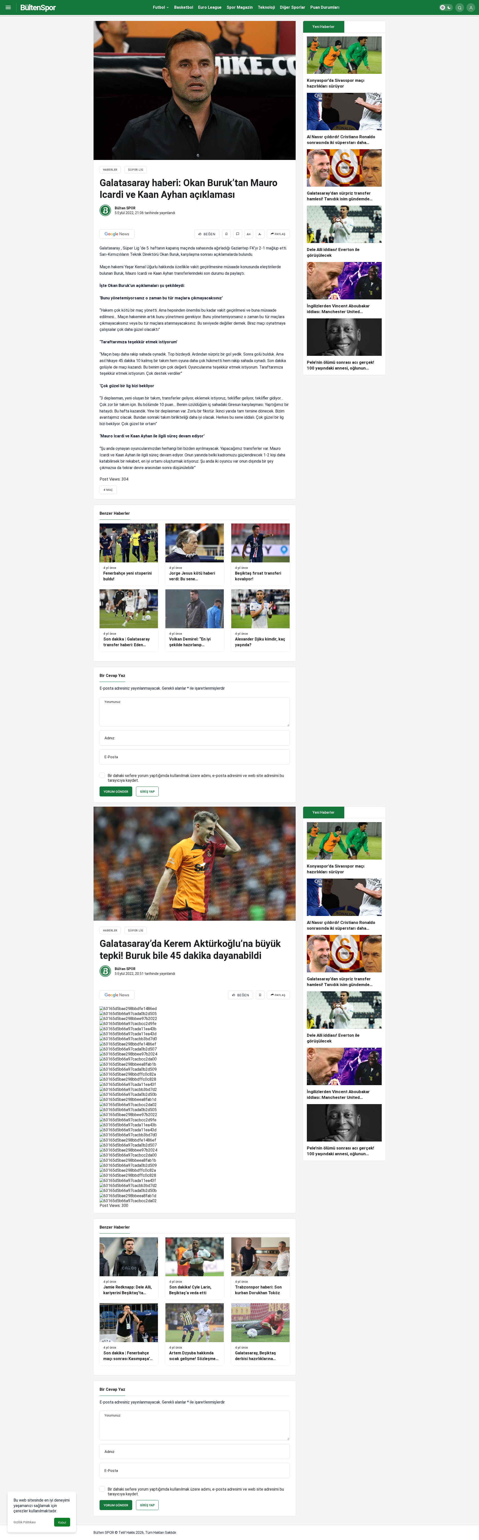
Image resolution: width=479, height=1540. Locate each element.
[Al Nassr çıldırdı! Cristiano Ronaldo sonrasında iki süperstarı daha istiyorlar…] (344, 119)
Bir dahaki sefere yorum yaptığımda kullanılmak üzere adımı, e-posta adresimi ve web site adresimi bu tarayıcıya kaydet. (196, 778)
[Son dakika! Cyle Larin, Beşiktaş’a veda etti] (194, 1268)
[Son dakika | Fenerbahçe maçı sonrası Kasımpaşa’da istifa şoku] (129, 1334)
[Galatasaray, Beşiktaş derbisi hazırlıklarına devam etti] (260, 1334)
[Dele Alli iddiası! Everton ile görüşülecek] (344, 232)
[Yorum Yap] (237, 234)
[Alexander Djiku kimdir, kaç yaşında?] (260, 620)
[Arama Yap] (459, 7)
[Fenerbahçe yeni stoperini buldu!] (129, 554)
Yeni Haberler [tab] (324, 27)
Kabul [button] (62, 1522)
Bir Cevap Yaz (112, 675)
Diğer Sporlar (292, 7)
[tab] (364, 27)
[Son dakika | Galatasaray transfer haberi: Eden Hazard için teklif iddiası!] (129, 620)
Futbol (159, 7)
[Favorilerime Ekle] (226, 234)
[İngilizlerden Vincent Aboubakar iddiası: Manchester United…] (344, 288)
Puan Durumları (324, 7)
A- (259, 234)
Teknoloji (266, 7)
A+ (249, 234)
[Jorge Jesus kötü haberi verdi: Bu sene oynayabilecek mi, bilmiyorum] (194, 554)
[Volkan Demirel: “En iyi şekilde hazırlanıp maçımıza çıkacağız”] (194, 620)
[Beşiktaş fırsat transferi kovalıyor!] (260, 554)
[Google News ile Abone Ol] (117, 234)
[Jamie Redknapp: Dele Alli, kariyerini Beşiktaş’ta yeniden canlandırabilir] (129, 1268)
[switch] (446, 7)
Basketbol (183, 7)
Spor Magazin (240, 7)
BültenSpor (37, 7)
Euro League (210, 7)
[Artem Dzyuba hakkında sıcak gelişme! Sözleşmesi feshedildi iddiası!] (194, 1334)
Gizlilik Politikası (24, 1522)
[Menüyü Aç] (8, 7)
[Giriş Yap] (471, 7)
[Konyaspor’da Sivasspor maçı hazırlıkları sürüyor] (344, 62)
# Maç (108, 490)
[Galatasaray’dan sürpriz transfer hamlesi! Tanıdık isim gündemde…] (344, 175)
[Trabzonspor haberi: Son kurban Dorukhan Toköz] (260, 1268)
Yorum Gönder (116, 791)
